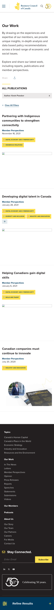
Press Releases (11, 480)
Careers (8, 535)
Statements (9, 491)
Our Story (8, 524)
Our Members (11, 505)
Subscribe (43, 559)
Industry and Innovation (15, 448)
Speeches (9, 487)
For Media (9, 539)
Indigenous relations (14, 145)
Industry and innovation (40, 216)
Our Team (8, 528)
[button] (3, 6)
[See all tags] (4, 221)
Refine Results (22, 603)
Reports (8, 483)
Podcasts (8, 512)
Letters (7, 468)
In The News (10, 464)
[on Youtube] (14, 569)
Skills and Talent (12, 297)
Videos (7, 499)
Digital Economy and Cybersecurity (20, 140)
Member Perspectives (13, 130)
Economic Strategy (13, 445)
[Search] (42, 6)
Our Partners (10, 532)
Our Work (9, 459)
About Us (8, 519)
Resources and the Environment (19, 452)
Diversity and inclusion (15, 216)
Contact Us (9, 543)
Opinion (8, 476)
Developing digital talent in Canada (26, 196)
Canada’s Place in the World (17, 441)
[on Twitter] (9, 569)
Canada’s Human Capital (16, 437)
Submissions (10, 495)
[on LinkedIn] (4, 569)
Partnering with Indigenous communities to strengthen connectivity (21, 120)
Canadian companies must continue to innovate (20, 351)
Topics (7, 432)
